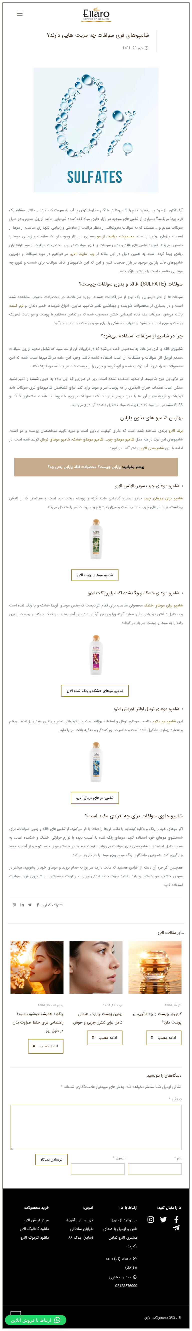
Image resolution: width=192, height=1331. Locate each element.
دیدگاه (175, 1099)
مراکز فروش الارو (36, 1220)
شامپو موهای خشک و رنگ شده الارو (94, 691)
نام (178, 1158)
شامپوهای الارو (152, 448)
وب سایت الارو (82, 254)
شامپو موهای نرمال (55, 440)
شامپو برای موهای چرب (163, 498)
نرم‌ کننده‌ (16, 306)
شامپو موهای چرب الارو (95, 575)
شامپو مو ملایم (164, 721)
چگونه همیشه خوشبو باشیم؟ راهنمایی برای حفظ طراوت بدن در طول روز (38, 1022)
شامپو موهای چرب (120, 440)
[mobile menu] (20, 14)
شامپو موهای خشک (87, 440)
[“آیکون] (176, 1220)
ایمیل (118, 1158)
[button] (35, 1320)
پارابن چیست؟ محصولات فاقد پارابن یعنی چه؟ (84, 467)
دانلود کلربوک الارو (35, 1238)
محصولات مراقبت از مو (115, 236)
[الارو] (96, 14)
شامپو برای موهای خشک (163, 605)
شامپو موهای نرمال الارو (95, 798)
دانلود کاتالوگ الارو (34, 1229)
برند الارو (176, 431)
